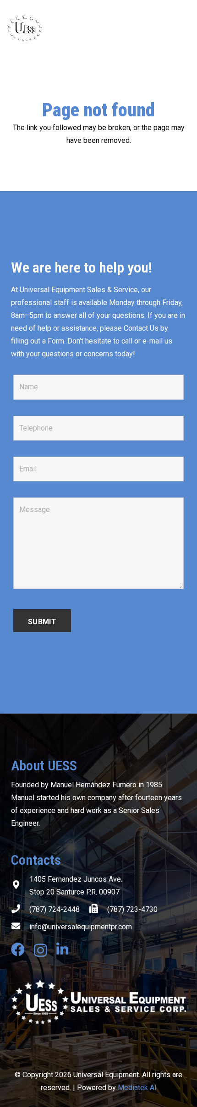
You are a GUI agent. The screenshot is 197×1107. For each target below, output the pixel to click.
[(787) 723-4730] (98, 909)
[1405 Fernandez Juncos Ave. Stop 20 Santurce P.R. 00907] (20, 885)
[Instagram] (40, 950)
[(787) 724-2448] (20, 909)
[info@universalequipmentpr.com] (20, 927)
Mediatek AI (137, 1087)
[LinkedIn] (62, 949)
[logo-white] (98, 1002)
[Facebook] (18, 949)
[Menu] (184, 27)
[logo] (61, 27)
